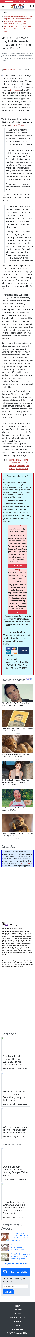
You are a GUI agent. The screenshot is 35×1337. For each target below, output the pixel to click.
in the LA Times (17, 125)
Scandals (21, 465)
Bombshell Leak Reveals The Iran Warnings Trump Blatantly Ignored (12, 1060)
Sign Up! (8, 1292)
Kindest (11, 655)
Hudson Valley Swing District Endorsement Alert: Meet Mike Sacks (19, 1247)
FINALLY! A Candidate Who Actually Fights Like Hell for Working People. (20, 1256)
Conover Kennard (9, 1104)
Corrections (17, 1329)
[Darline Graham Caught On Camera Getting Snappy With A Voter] (16, 1156)
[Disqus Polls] (17, 894)
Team (17, 1305)
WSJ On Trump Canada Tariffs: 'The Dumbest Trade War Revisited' (15, 1129)
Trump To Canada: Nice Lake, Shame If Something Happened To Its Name (15, 1096)
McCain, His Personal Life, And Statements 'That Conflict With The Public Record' (16, 43)
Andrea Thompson (9, 1069)
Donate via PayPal (23, 650)
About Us (17, 1309)
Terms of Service (26, 863)
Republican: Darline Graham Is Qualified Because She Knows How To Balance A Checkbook (14, 1207)
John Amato (7, 1137)
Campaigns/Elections (18, 460)
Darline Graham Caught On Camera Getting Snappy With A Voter (15, 1171)
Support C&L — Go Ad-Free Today (17, 1)
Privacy (17, 1321)
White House (22, 468)
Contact (17, 1313)
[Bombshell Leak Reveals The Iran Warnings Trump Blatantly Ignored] (16, 1045)
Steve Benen (9, 69)
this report (15, 90)
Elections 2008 (15, 462)
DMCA (17, 1325)
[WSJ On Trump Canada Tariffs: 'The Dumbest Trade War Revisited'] (16, 1116)
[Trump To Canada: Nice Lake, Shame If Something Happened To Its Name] (16, 1081)
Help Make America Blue (16, 1263)
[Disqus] (17, 945)
